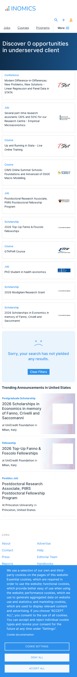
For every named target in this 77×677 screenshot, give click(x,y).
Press (6, 557)
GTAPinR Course (14, 251)
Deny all (37, 657)
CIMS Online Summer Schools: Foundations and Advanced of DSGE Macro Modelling (27, 174)
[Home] (24, 8)
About (6, 543)
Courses (23, 28)
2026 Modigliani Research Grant (24, 292)
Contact (7, 550)
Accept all (37, 668)
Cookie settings (36, 646)
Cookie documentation (20, 634)
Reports (7, 563)
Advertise (44, 543)
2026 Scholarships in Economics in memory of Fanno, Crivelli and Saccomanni (26, 316)
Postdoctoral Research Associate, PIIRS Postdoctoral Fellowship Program (25, 202)
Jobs (7, 28)
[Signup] (71, 20)
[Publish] (63, 20)
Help (40, 550)
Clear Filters (38, 372)
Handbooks (45, 563)
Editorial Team (47, 557)
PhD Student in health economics (25, 271)
